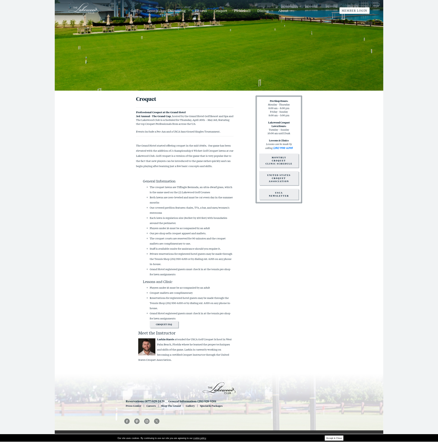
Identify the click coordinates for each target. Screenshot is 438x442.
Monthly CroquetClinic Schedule (279, 160)
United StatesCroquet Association (279, 178)
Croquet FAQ (164, 324)
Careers (151, 405)
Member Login (354, 10)
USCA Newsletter (279, 194)
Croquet (220, 10)
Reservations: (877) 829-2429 (145, 401)
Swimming (177, 10)
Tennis (152, 10)
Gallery (190, 405)
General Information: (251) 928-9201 (192, 401)
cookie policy (199, 438)
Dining (263, 10)
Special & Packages (211, 405)
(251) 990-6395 (179, 258)
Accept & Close (334, 438)
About (283, 10)
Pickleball (242, 10)
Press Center (133, 405)
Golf (134, 10)
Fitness (201, 10)
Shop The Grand (171, 405)
